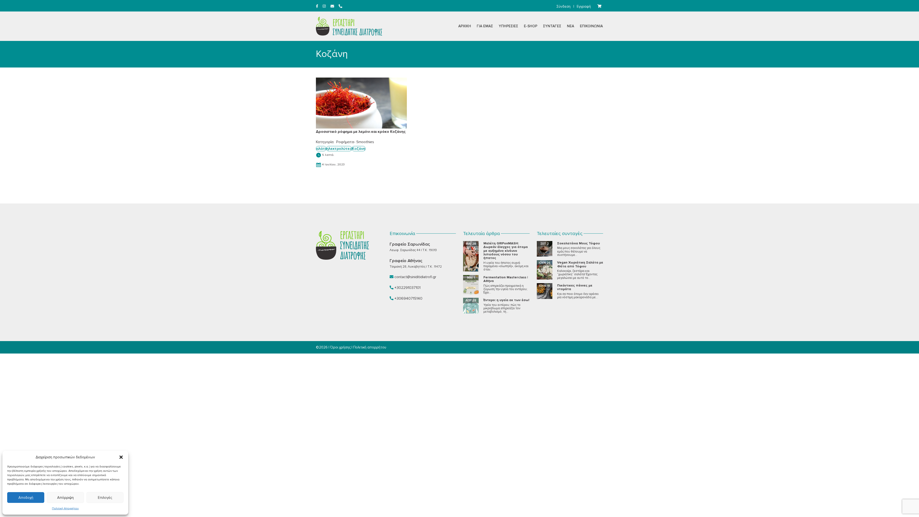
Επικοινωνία (591, 26)
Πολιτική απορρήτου (369, 347)
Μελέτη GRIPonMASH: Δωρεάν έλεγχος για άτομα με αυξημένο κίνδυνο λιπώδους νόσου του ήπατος (505, 250)
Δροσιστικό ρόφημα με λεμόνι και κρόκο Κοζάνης (361, 131)
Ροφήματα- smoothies (355, 142)
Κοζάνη (358, 148)
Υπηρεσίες (508, 26)
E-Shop (530, 26)
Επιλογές (105, 497)
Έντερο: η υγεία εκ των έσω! (506, 300)
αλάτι (321, 148)
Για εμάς (485, 26)
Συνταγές (552, 26)
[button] (121, 457)
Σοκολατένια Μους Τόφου (578, 243)
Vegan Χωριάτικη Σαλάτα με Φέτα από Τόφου (580, 264)
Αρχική (464, 26)
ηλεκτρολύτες (339, 148)
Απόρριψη (65, 497)
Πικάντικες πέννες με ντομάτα (574, 287)
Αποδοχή (25, 497)
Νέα (570, 26)
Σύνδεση (563, 6)
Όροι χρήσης (340, 347)
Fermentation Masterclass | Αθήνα (505, 279)
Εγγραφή (584, 6)
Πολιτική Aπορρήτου (65, 508)
